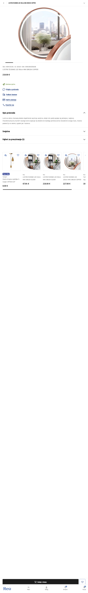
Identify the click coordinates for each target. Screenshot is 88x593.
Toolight (5, 177)
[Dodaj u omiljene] (18, 155)
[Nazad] (4, 3)
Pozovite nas (10, 105)
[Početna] (7, 588)
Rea (24, 175)
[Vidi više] (84, 3)
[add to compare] (5, 155)
